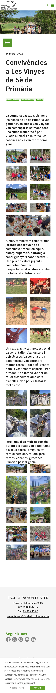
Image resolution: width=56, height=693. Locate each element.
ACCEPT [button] (37, 688)
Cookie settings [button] (18, 687)
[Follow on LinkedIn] (33, 639)
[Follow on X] (14, 639)
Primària (39, 99)
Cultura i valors (27, 99)
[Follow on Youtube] (27, 639)
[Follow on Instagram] (20, 639)
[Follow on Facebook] (8, 639)
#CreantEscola (13, 99)
